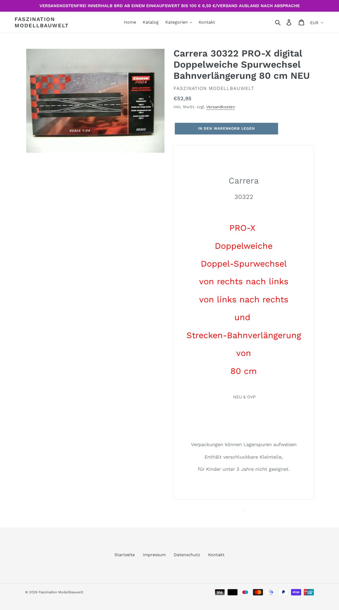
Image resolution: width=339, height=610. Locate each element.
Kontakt (216, 554)
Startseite (124, 554)
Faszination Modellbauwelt (42, 22)
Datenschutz (187, 554)
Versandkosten (220, 106)
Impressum (154, 554)
